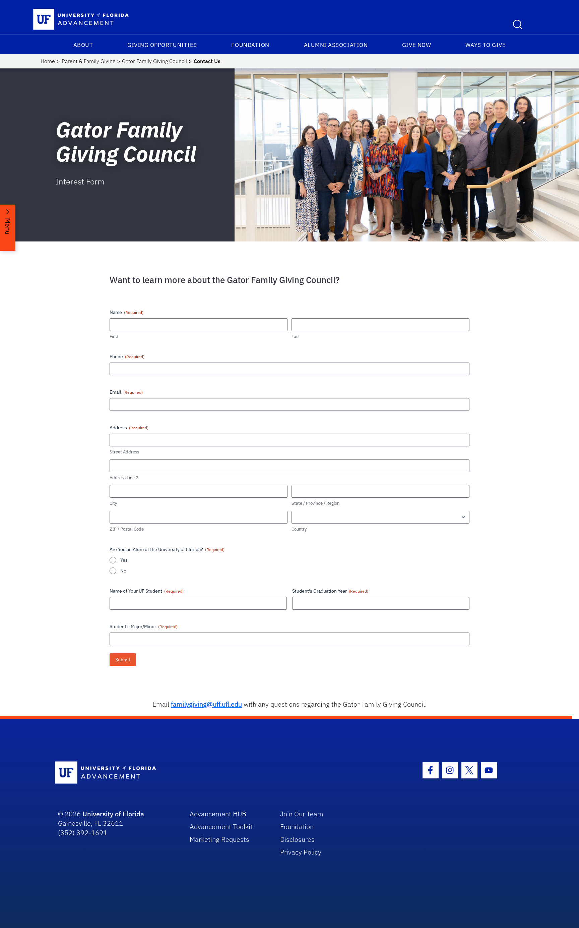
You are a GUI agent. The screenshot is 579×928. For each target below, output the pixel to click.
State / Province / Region (315, 503)
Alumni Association (336, 45)
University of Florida (113, 813)
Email (126, 392)
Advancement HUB (218, 813)
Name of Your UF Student (147, 591)
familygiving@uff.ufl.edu (206, 704)
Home (48, 61)
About (83, 45)
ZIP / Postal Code (127, 529)
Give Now (416, 45)
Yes (124, 560)
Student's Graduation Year (330, 591)
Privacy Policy (300, 852)
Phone (127, 356)
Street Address (124, 452)
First (114, 336)
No (123, 571)
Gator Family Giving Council (154, 61)
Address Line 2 (124, 478)
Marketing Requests (219, 839)
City (113, 503)
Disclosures (297, 839)
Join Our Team (301, 813)
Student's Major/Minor (144, 626)
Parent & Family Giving (88, 61)
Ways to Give (485, 45)
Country (299, 529)
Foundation (250, 45)
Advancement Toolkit (221, 826)
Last (296, 336)
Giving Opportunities (162, 45)
